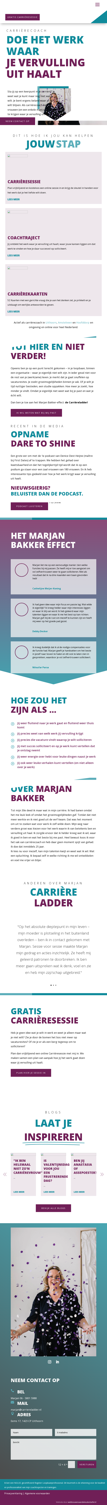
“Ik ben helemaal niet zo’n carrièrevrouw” (28, 1166)
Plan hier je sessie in (31, 1072)
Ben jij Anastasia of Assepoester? (85, 1166)
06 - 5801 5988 (28, 1398)
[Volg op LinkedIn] (57, 1362)
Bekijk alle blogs (53, 1208)
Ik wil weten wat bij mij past (36, 412)
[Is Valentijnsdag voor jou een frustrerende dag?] (53, 1154)
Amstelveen (65, 322)
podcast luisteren (29, 506)
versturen (87, 1464)
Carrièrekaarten (27, 294)
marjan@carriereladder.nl (26, 1409)
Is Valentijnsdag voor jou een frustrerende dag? (57, 1170)
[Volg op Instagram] (49, 1362)
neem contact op (18, 121)
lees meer (19, 1191)
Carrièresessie (24, 181)
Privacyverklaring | (14, 1493)
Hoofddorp (82, 322)
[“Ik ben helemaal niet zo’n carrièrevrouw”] (23, 1154)
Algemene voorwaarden (37, 1493)
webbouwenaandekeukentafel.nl (82, 1502)
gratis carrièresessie (22, 17)
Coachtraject (24, 238)
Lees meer (14, 199)
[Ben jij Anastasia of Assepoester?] (83, 1154)
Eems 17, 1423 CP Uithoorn (27, 1421)
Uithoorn (51, 322)
